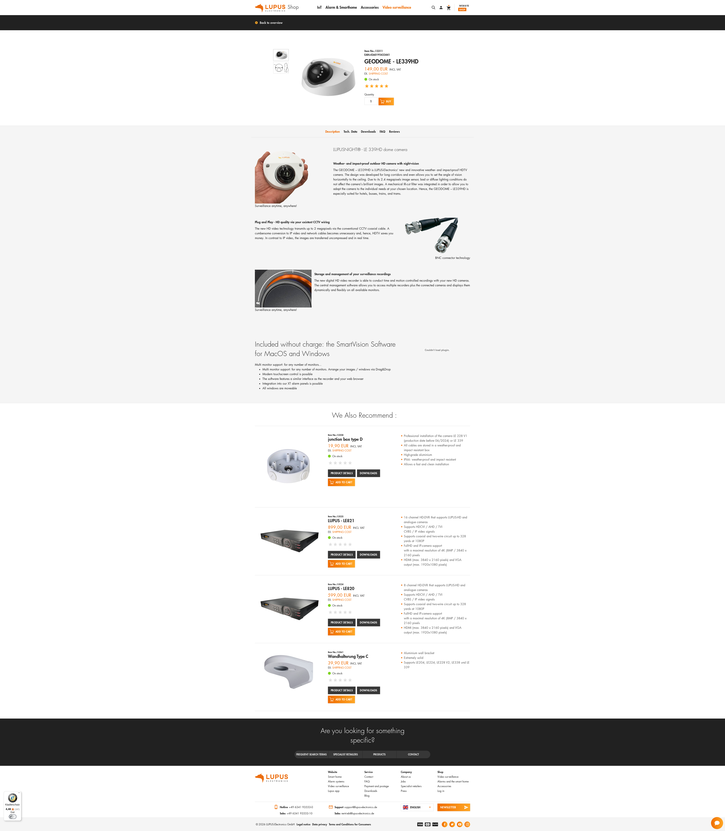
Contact (368, 776)
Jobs (403, 781)
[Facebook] (444, 824)
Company (406, 772)
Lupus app (333, 791)
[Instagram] (467, 824)
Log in (440, 791)
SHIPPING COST (378, 73)
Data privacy (319, 824)
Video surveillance (397, 7)
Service (368, 772)
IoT (319, 7)
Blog (366, 795)
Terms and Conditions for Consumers (350, 824)
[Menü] (19, 793)
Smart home (335, 776)
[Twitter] (452, 824)
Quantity (369, 94)
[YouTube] (460, 824)
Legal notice (303, 824)
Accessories (370, 7)
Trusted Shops (258, 807)
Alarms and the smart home (453, 781)
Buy (388, 101)
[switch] (12, 816)
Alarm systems (336, 781)
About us (406, 776)
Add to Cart (344, 482)
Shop (462, 9)
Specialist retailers (411, 786)
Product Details (342, 473)
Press (404, 791)
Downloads (368, 473)
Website (464, 5)
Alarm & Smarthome (341, 7)
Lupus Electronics (271, 778)
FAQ (367, 781)
